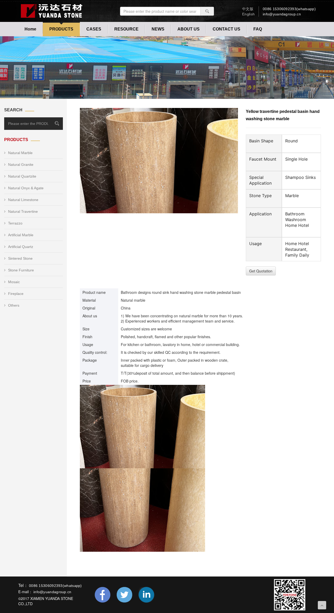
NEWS (158, 29)
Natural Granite (20, 164)
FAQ (257, 29)
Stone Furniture (21, 270)
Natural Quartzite (22, 176)
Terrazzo (15, 223)
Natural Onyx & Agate (26, 188)
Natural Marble (20, 153)
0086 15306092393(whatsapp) (289, 9)
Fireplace (15, 294)
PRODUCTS (61, 29)
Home (30, 29)
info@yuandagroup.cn (282, 14)
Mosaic (14, 282)
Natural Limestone (23, 200)
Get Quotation (260, 271)
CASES (93, 29)
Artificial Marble (20, 235)
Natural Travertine (23, 211)
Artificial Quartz (20, 247)
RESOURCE (126, 29)
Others (13, 305)
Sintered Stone (20, 258)
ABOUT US (188, 29)
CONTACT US (226, 29)
